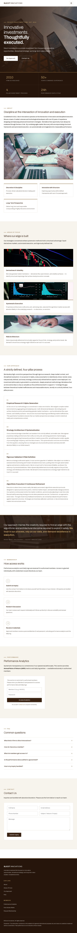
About (5, 884)
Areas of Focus (8, 888)
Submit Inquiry (14, 834)
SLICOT (13, 3)
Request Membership (10, 911)
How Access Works (9, 907)
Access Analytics (24, 700)
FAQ (5, 894)
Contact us (21, 704)
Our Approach (10, 58)
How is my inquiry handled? (13, 766)
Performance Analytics (10, 904)
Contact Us (25, 58)
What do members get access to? (16, 753)
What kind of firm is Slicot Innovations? (17, 740)
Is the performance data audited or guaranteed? (21, 760)
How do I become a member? (14, 747)
